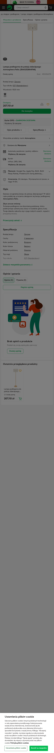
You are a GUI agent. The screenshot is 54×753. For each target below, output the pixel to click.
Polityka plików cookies (19, 743)
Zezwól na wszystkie (38, 748)
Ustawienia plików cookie (16, 748)
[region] (27, 733)
